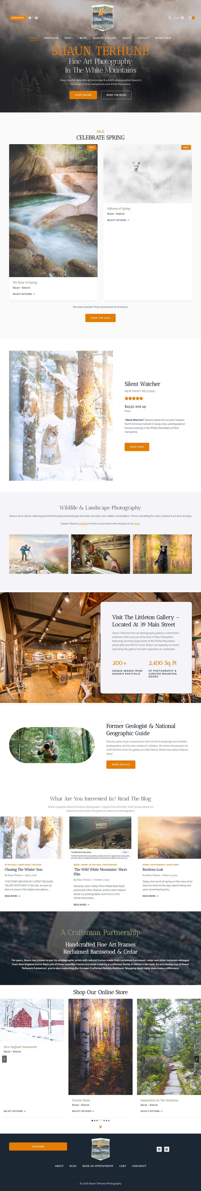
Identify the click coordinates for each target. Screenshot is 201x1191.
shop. (137, 523)
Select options (22, 294)
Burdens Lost (153, 869)
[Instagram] (36, 17)
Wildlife (36, 865)
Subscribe (18, 18)
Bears (77, 865)
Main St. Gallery (105, 37)
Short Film (163, 37)
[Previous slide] (4, 1059)
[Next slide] (196, 1059)
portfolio (83, 523)
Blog (83, 37)
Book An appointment (97, 1165)
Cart (122, 1165)
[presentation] (31, 838)
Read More (12, 896)
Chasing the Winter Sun (24, 869)
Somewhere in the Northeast (91, 1100)
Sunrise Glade (13, 1100)
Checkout (139, 1165)
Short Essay (24, 865)
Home (34, 37)
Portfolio (51, 37)
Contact (143, 37)
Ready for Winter (152, 1100)
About (127, 37)
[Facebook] (29, 17)
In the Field (11, 865)
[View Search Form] (169, 17)
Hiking (84, 865)
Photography (110, 865)
